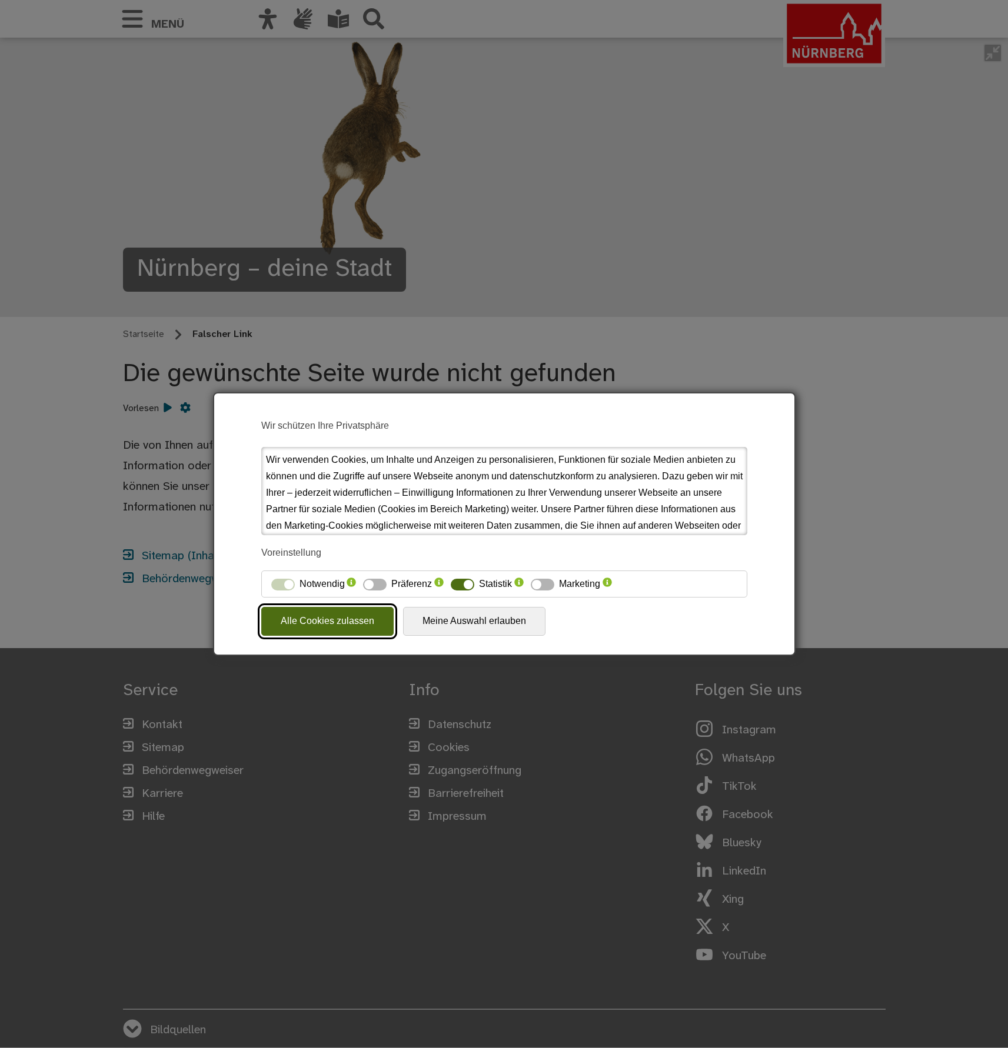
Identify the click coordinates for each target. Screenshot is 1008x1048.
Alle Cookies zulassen (327, 621)
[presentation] (351, 584)
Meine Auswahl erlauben (474, 621)
